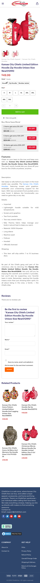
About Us (5, 547)
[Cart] (37, 3)
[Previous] (5, 29)
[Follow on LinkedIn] (15, 516)
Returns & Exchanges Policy (29, 567)
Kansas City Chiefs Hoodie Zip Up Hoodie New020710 (29, 407)
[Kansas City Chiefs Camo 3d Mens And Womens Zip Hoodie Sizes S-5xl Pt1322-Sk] (10, 436)
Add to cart (20, 112)
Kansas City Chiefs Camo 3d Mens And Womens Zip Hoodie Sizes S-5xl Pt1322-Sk (10, 452)
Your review (9, 322)
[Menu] (3, 3)
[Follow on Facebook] (3, 516)
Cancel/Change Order (29, 558)
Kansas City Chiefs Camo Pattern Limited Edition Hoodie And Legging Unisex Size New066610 (10, 410)
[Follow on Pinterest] (11, 516)
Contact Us (5, 551)
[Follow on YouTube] (19, 516)
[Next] (35, 29)
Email (7, 349)
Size (3, 88)
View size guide (11, 118)
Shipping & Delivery (28, 562)
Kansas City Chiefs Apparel (11, 59)
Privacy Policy (26, 551)
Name (7, 339)
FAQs (23, 547)
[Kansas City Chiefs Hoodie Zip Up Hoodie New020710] (30, 395)
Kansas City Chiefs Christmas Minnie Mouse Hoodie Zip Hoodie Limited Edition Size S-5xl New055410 (29, 449)
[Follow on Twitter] (7, 516)
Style (4, 79)
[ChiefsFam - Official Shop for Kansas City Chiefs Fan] (20, 3)
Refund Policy (26, 555)
